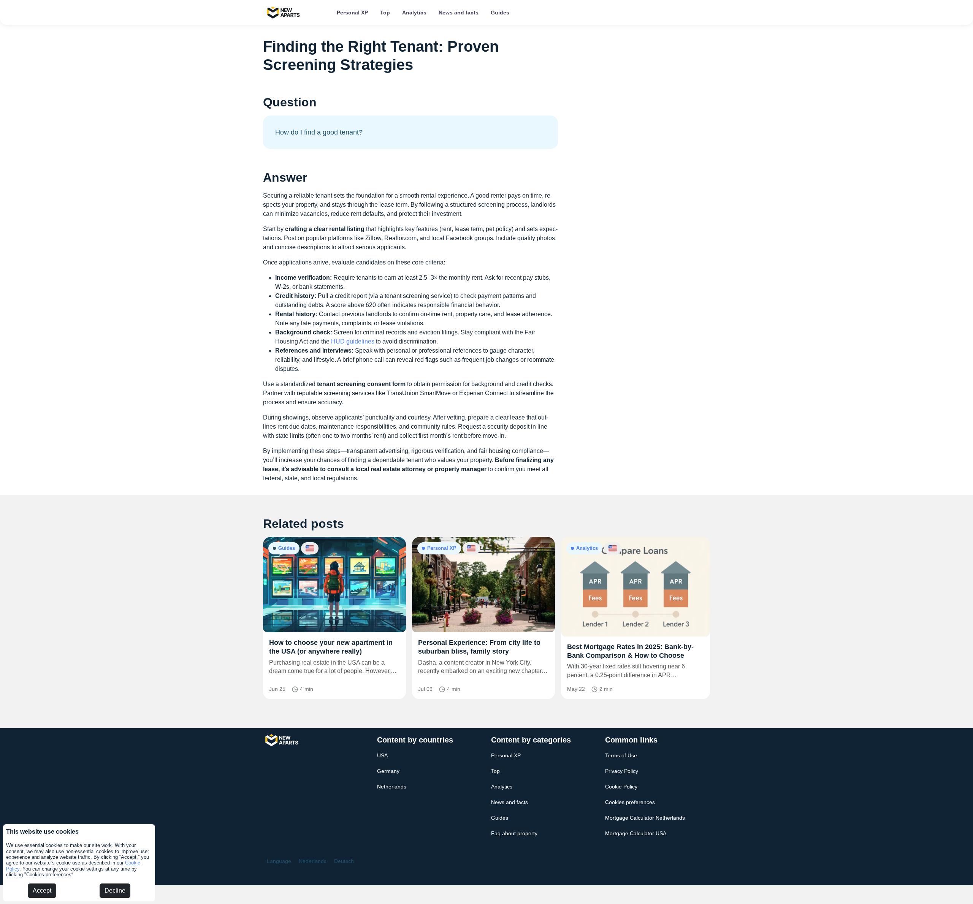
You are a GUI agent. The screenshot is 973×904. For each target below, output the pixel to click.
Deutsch (344, 861)
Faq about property (514, 833)
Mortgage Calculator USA (635, 833)
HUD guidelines (352, 341)
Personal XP (352, 12)
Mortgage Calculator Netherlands (645, 818)
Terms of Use (621, 755)
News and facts (459, 12)
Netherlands (391, 787)
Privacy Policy (621, 771)
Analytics (414, 12)
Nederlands (312, 861)
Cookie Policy (621, 787)
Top (385, 12)
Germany (388, 771)
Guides (500, 12)
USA (382, 755)
